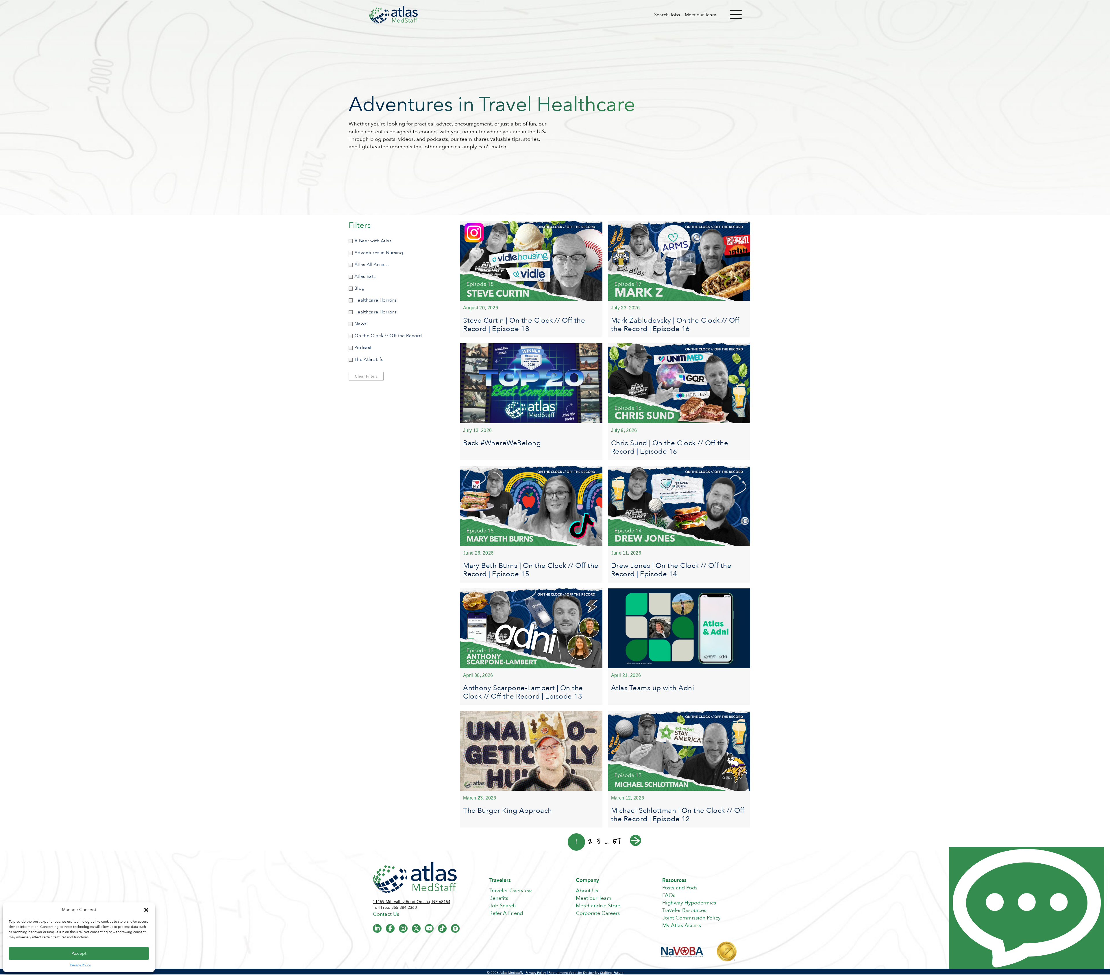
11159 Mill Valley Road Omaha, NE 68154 (411, 901)
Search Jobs (667, 15)
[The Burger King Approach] (531, 769)
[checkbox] (399, 241)
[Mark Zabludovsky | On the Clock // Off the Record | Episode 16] (679, 279)
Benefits (498, 898)
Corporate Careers (598, 913)
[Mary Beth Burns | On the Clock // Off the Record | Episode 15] (531, 524)
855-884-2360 (404, 907)
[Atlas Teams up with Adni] (679, 646)
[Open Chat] (1026, 908)
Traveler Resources (684, 910)
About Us (587, 890)
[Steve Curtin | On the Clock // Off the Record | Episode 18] (531, 279)
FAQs (668, 895)
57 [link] (617, 841)
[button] (146, 910)
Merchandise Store (598, 905)
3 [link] (599, 841)
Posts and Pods (680, 887)
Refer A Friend (506, 913)
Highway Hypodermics (689, 902)
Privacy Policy (80, 965)
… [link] (607, 841)
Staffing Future (612, 972)
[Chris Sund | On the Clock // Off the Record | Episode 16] (679, 401)
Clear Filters (366, 376)
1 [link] (576, 841)
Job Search (502, 905)
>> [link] (635, 840)
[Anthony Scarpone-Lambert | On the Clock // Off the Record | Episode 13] (531, 646)
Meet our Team (700, 15)
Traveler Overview (510, 890)
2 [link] (590, 841)
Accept (79, 953)
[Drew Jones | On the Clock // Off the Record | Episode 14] (679, 524)
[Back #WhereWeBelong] (531, 401)
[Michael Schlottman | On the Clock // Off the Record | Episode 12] (679, 769)
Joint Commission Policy (691, 918)
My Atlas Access (681, 925)
